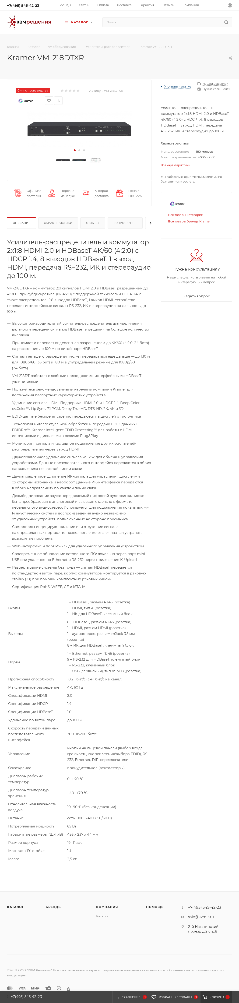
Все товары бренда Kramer (189, 221)
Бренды (54, 907)
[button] (74, 150)
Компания (107, 907)
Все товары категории (185, 215)
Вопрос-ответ (125, 223)
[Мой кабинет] (230, 6)
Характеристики (58, 223)
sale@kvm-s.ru (201, 917)
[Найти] (226, 22)
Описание (21, 223)
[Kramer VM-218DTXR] (79, 129)
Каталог (15, 907)
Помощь (155, 907)
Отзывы (92, 223)
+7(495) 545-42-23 (23, 5)
